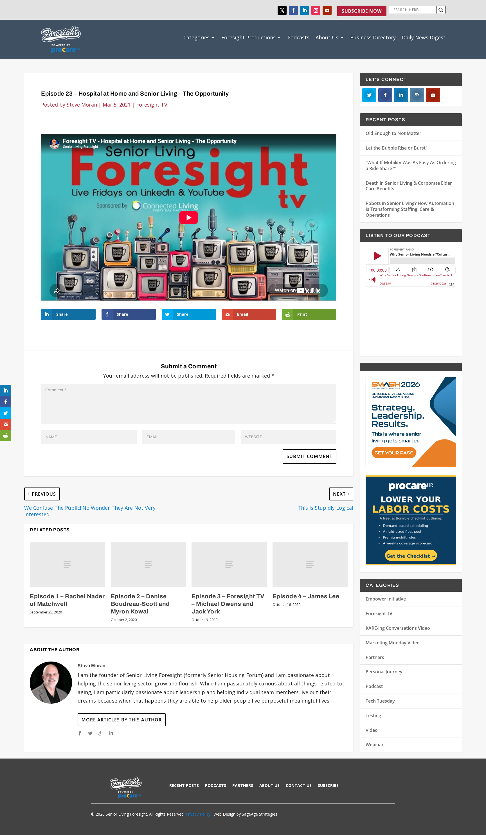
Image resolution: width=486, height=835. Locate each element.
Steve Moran (82, 104)
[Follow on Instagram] (315, 10)
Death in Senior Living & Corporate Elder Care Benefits (409, 186)
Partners (375, 657)
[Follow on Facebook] (293, 10)
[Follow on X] (282, 10)
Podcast (374, 686)
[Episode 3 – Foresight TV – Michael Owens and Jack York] (229, 564)
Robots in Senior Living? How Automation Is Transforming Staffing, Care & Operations (410, 209)
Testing (373, 715)
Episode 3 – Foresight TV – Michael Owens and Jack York (228, 604)
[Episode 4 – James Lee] (310, 564)
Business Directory (373, 37)
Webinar (375, 744)
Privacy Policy (198, 814)
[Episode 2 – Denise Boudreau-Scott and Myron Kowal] (148, 564)
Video (372, 730)
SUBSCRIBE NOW (362, 11)
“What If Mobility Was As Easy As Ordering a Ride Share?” (411, 165)
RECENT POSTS (184, 786)
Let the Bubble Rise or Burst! (396, 148)
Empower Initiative (386, 599)
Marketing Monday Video (393, 643)
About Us (327, 37)
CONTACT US (299, 786)
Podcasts (298, 37)
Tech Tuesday (380, 701)
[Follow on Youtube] (327, 10)
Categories (196, 37)
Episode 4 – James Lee (306, 596)
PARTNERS (242, 786)
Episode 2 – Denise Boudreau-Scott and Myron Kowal (140, 604)
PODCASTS (215, 786)
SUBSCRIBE (328, 786)
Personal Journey (384, 672)
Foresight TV (151, 104)
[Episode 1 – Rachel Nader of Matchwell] (67, 564)
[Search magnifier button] (441, 10)
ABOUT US (269, 786)
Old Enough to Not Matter (393, 133)
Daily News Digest (424, 37)
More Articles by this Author (122, 720)
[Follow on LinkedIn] (304, 10)
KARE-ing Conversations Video (398, 628)
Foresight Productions (248, 37)
